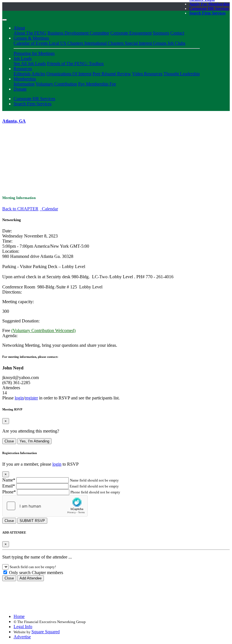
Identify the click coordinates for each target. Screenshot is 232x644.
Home (19, 616)
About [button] (19, 27)
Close (9, 441)
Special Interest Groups (146, 43)
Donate (20, 89)
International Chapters (104, 43)
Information (24, 84)
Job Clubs (176, 43)
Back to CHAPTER (20, 208)
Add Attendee (31, 578)
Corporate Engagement (131, 33)
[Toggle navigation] (4, 20)
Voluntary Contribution (56, 84)
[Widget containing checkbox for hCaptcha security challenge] (45, 506)
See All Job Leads (30, 63)
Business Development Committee (78, 33)
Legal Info (23, 626)
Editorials (22, 73)
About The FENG (30, 33)
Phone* (9, 491)
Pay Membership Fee (97, 84)
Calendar (49, 208)
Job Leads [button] (23, 58)
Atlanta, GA (14, 121)
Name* (8, 480)
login (19, 397)
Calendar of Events (31, 43)
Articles (38, 73)
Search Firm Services (207, 13)
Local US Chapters (66, 43)
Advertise (22, 636)
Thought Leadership (182, 73)
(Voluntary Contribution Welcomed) (43, 330)
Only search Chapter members (35, 572)
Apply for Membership (209, 4)
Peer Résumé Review (112, 73)
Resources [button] (23, 68)
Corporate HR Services (209, 9)
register (31, 397)
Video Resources (147, 73)
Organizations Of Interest (68, 73)
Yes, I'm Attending (34, 441)
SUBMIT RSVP (32, 521)
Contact (177, 33)
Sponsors (161, 33)
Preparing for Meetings (34, 53)
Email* (8, 485)
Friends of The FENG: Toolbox (75, 63)
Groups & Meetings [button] (31, 38)
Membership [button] (25, 78)
